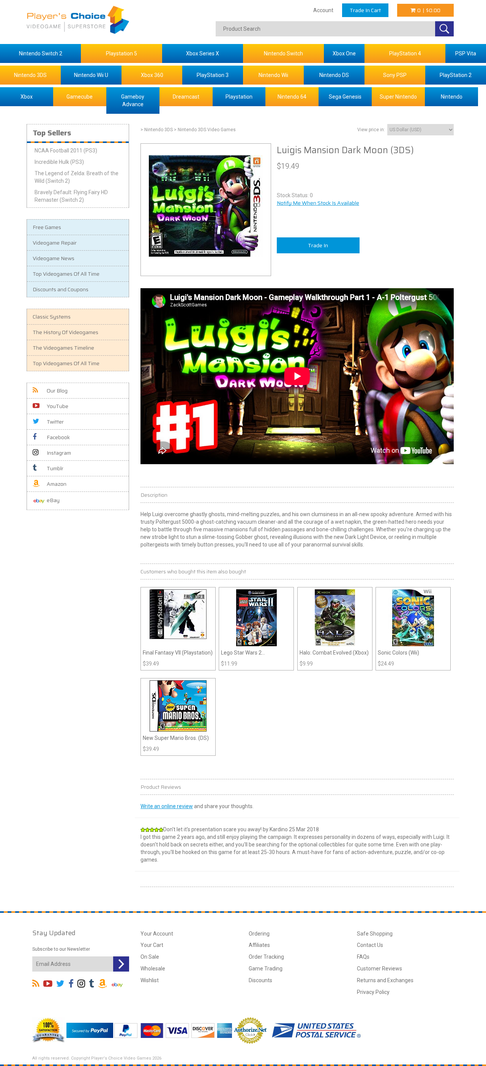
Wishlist (149, 980)
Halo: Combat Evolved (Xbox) (334, 653)
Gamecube (79, 97)
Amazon (56, 484)
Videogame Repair (55, 243)
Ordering (259, 934)
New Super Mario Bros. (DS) (176, 738)
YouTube (57, 406)
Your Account (156, 934)
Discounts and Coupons (60, 289)
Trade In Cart (365, 10)
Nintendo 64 (292, 97)
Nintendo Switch (283, 53)
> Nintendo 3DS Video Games (205, 129)
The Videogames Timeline (63, 348)
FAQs (363, 957)
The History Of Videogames (65, 332)
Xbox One (344, 53)
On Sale (149, 957)
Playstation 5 (121, 53)
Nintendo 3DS (30, 75)
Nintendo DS (334, 75)
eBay (53, 500)
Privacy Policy (373, 992)
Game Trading (265, 969)
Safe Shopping (375, 934)
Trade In (318, 245)
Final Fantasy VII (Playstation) (178, 653)
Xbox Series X (202, 53)
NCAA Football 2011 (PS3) (66, 151)
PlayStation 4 (405, 53)
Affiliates (259, 945)
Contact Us (370, 945)
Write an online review (166, 806)
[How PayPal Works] (89, 1030)
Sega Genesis (345, 97)
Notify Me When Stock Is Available (318, 203)
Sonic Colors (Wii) (398, 653)
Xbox (27, 97)
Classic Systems (52, 316)
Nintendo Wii (273, 75)
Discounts (260, 980)
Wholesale (152, 969)
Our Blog (57, 390)
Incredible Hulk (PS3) (59, 162)
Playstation (239, 97)
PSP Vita (465, 53)
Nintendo (451, 97)
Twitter (55, 422)
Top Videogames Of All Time (66, 274)
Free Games (47, 227)
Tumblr (55, 468)
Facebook (58, 437)
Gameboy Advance (132, 100)
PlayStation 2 (456, 75)
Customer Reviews (379, 969)
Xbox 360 (152, 75)
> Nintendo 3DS (156, 129)
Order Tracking (266, 957)
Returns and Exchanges (385, 980)
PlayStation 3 (213, 75)
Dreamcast (186, 97)
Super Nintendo (398, 97)
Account (323, 10)
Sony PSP (395, 75)
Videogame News (53, 258)
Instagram (59, 453)
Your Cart (151, 945)
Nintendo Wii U (91, 75)
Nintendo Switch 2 (40, 53)
